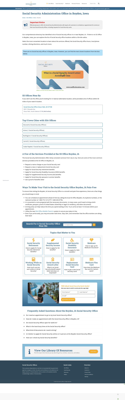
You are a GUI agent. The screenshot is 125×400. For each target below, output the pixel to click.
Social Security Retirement (33, 244)
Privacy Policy (87, 372)
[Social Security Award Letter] (53, 259)
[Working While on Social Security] (33, 259)
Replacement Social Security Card (72, 264)
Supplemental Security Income (53, 244)
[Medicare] (91, 240)
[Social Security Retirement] (33, 240)
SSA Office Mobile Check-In (44, 211)
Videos (65, 374)
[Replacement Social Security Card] (72, 259)
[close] (118, 394)
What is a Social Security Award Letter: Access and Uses (58, 62)
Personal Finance (76, 3)
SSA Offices (51, 3)
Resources (84, 3)
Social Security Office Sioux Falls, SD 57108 (38, 107)
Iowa (34, 17)
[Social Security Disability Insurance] (72, 240)
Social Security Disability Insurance (72, 245)
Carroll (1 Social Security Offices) (34, 141)
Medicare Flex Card (91, 263)
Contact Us (87, 370)
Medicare (67, 3)
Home (23, 17)
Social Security (59, 3)
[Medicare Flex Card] (91, 259)
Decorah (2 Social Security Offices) (34, 125)
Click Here (93, 351)
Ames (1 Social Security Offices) (33, 130)
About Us (87, 368)
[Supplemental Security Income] (53, 240)
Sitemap (86, 376)
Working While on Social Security (33, 263)
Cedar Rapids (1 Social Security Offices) (36, 147)
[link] (38, 62)
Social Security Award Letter (52, 263)
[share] (85, 61)
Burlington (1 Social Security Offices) (35, 136)
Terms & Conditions (89, 374)
